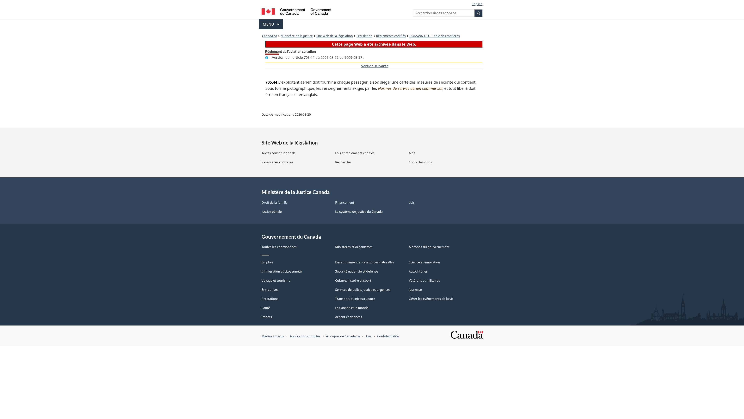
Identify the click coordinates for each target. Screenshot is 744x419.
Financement (344, 202)
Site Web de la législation (334, 36)
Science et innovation (424, 262)
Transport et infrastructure (355, 299)
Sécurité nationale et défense (356, 271)
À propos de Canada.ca (343, 336)
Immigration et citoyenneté (282, 271)
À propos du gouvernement (429, 247)
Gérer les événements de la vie (431, 299)
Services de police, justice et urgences (362, 289)
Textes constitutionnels (278, 153)
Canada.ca (269, 36)
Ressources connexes (277, 162)
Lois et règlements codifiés (355, 153)
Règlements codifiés (391, 36)
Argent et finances (348, 317)
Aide (412, 153)
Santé (266, 308)
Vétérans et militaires (424, 280)
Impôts (267, 317)
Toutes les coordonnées (279, 247)
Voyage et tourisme (276, 280)
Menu (273, 24)
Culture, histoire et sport (353, 280)
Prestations (270, 299)
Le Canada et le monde (352, 308)
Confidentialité (388, 336)
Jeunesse (415, 289)
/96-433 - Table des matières (434, 36)
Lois (412, 202)
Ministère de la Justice (297, 36)
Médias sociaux (273, 336)
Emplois (267, 262)
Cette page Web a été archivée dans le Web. (374, 44)
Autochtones (418, 271)
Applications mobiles (305, 336)
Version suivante (374, 66)
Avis (368, 336)
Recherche (343, 162)
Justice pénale (272, 212)
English (477, 4)
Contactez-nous (420, 162)
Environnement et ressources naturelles (364, 262)
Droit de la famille (275, 202)
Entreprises (270, 289)
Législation (364, 36)
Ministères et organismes (354, 247)
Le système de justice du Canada (359, 212)
